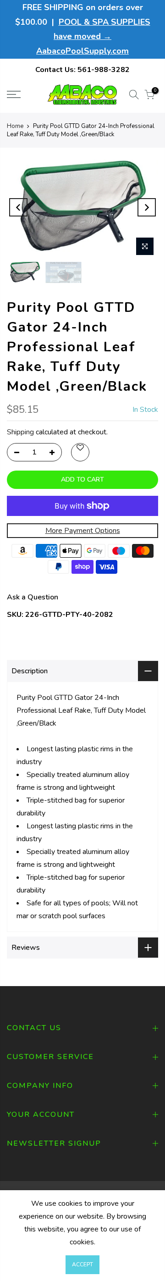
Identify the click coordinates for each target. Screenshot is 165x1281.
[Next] (147, 207)
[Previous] (18, 207)
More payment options (82, 531)
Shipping (20, 432)
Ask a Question (32, 597)
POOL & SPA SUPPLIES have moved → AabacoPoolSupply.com (93, 36)
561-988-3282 (103, 70)
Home (15, 126)
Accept (82, 1264)
